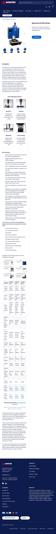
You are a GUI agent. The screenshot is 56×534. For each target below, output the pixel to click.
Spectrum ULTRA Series (10, 19)
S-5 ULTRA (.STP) (16, 396)
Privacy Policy (6, 493)
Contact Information (13, 528)
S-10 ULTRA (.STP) (22, 396)
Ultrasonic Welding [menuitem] (17, 11)
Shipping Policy (50, 528)
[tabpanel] (14, 260)
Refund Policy (42, 528)
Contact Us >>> (6, 475)
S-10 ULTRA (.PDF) (22, 388)
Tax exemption (6, 498)
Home (3, 19)
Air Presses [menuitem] (28, 11)
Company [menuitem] (5, 12)
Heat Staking (32, 466)
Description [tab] (5, 64)
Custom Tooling (33, 474)
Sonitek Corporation (9, 524)
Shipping (4, 504)
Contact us (5, 490)
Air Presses (32, 471)
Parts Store (32, 477)
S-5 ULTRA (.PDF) (16, 388)
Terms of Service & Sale (8, 501)
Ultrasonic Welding (34, 468)
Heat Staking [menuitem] (6, 11)
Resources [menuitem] (46, 11)
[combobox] (36, 2)
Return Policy (5, 496)
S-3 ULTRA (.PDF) (11, 388)
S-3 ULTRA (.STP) (11, 396)
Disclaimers (5, 506)
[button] (49, 6)
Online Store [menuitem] (37, 11)
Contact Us (36, 37)
